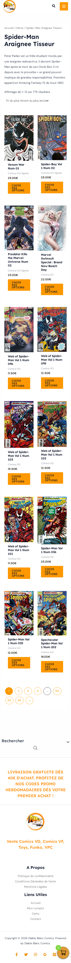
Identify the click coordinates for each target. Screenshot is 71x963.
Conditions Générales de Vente (35, 881)
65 (19, 700)
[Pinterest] (54, 954)
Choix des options (18, 188)
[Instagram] (35, 954)
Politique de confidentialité (35, 876)
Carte (35, 914)
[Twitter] (26, 954)
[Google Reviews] (45, 954)
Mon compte (35, 908)
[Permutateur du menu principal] (64, 6)
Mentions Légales (35, 887)
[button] (54, 6)
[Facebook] (16, 954)
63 (57, 691)
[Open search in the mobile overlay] (35, 748)
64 (9, 700)
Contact (35, 919)
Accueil (9, 28)
